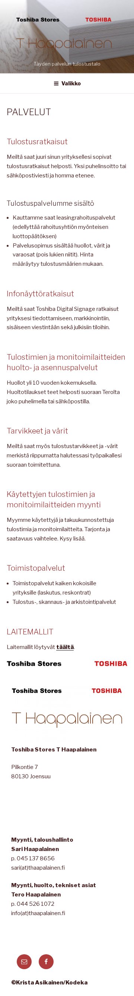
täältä (65, 647)
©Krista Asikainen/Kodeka (49, 982)
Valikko (71, 83)
